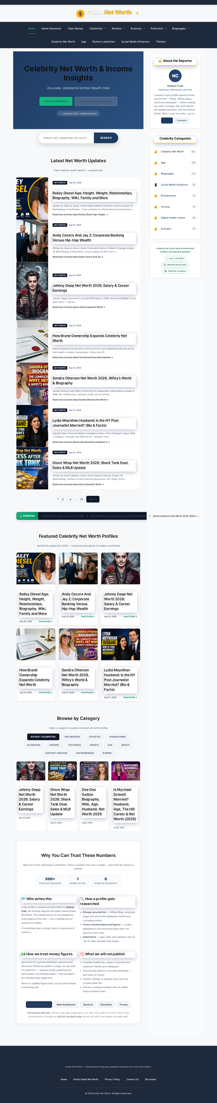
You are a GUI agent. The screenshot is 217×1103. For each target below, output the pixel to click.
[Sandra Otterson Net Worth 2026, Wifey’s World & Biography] (32, 384)
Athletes (117, 28)
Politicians (157, 28)
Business (136, 28)
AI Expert (166, 228)
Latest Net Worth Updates (96, 101)
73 (81, 499)
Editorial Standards (39, 1004)
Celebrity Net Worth (63, 41)
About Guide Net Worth (85, 1079)
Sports (94, 745)
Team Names (75, 28)
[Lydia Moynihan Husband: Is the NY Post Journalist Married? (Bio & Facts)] (32, 426)
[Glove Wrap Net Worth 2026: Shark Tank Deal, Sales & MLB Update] (32, 468)
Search (106, 137)
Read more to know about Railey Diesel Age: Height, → (80, 214)
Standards (182, 120)
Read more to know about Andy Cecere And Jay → (78, 256)
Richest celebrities (103, 41)
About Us (88, 1004)
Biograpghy (179, 28)
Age (83, 41)
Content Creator (56, 753)
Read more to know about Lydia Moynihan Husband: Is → (81, 442)
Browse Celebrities (55, 101)
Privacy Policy (112, 1079)
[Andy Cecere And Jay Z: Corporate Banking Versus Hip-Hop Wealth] (32, 241)
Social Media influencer (135, 41)
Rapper (107, 753)
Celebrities (95, 28)
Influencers (72, 736)
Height (125, 745)
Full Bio (167, 120)
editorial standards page (69, 1016)
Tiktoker (161, 41)
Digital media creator (173, 217)
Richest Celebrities (43, 736)
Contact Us (132, 1079)
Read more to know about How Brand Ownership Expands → (83, 357)
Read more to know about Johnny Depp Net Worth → (79, 307)
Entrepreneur (85, 753)
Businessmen (117, 736)
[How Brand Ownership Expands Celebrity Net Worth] (32, 341)
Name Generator (51, 28)
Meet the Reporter (66, 1004)
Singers (54, 745)
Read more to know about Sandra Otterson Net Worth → (81, 399)
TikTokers (74, 745)
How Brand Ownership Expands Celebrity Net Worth (73, 516)
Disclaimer (106, 1004)
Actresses (34, 745)
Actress (165, 206)
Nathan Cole (175, 86)
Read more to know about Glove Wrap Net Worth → (78, 484)
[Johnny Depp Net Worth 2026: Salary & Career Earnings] (32, 291)
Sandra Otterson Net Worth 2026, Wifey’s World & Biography (139, 516)
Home (31, 28)
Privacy (124, 1004)
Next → (92, 499)
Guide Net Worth (102, 1093)
